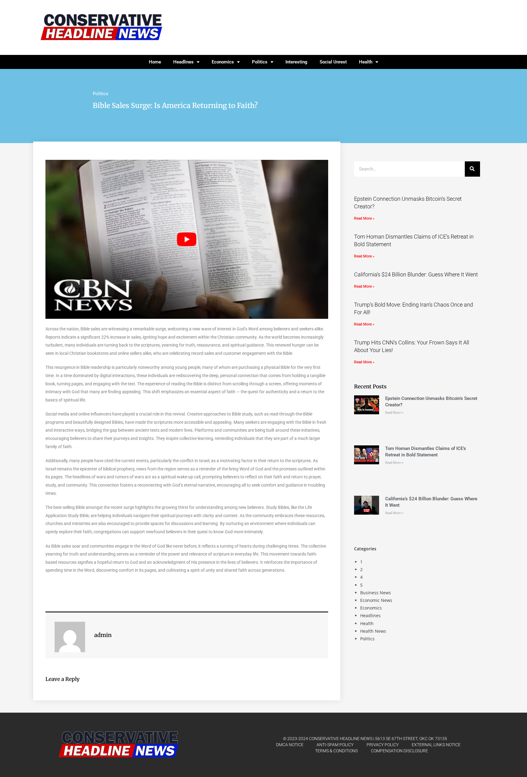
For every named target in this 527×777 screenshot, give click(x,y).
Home (155, 62)
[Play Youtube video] (186, 239)
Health (365, 62)
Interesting (296, 62)
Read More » (364, 218)
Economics (223, 62)
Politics (259, 62)
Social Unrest (333, 62)
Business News (375, 592)
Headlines (183, 62)
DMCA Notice (289, 744)
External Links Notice (436, 744)
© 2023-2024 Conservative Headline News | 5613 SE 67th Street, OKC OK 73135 (365, 738)
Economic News (376, 600)
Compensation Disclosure (399, 750)
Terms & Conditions (336, 750)
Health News (373, 631)
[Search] (472, 169)
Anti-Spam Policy (335, 744)
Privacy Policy (383, 744)
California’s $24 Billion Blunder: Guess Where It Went (416, 274)
